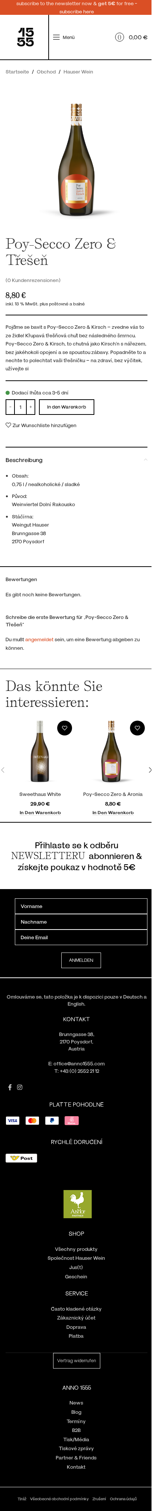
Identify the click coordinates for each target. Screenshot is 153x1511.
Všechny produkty (76, 1249)
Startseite (17, 71)
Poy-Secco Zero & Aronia (113, 794)
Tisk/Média (76, 1439)
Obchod (46, 71)
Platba (76, 1336)
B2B (76, 1430)
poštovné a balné (67, 304)
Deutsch (133, 996)
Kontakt (76, 1467)
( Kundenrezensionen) (33, 280)
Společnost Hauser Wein (76, 1258)
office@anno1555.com (79, 1063)
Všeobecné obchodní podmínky (59, 1498)
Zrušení (99, 1498)
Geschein (76, 1276)
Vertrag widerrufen (76, 1360)
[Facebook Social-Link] (10, 1087)
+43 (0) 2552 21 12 (79, 1071)
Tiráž (21, 1498)
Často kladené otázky (76, 1308)
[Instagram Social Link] (19, 1087)
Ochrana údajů (123, 1498)
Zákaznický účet (76, 1317)
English (76, 1003)
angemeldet (39, 639)
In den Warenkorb (66, 407)
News (76, 1402)
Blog (76, 1412)
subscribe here (76, 11)
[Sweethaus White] (40, 752)
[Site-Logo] (25, 36)
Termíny (76, 1421)
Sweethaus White (40, 794)
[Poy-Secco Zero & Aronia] (112, 752)
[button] (40, 813)
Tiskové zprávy (76, 1448)
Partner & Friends (76, 1457)
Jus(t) (76, 1267)
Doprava (76, 1327)
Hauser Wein (78, 71)
